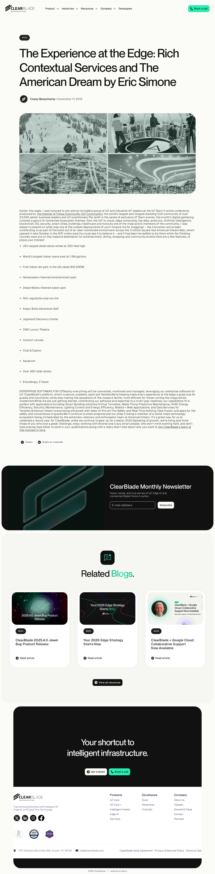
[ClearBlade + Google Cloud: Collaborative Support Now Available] (175, 608)
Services (115, 819)
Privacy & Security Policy (169, 850)
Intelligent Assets (120, 809)
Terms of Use (193, 850)
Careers (178, 804)
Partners (179, 819)
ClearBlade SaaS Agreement (136, 850)
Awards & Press (183, 809)
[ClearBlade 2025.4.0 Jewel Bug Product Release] (40, 608)
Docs (145, 800)
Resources (148, 804)
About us (179, 800)
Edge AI (114, 814)
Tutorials (147, 809)
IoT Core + (116, 804)
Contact (178, 814)
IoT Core (114, 800)
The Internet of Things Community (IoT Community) (70, 214)
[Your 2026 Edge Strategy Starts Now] (107, 608)
